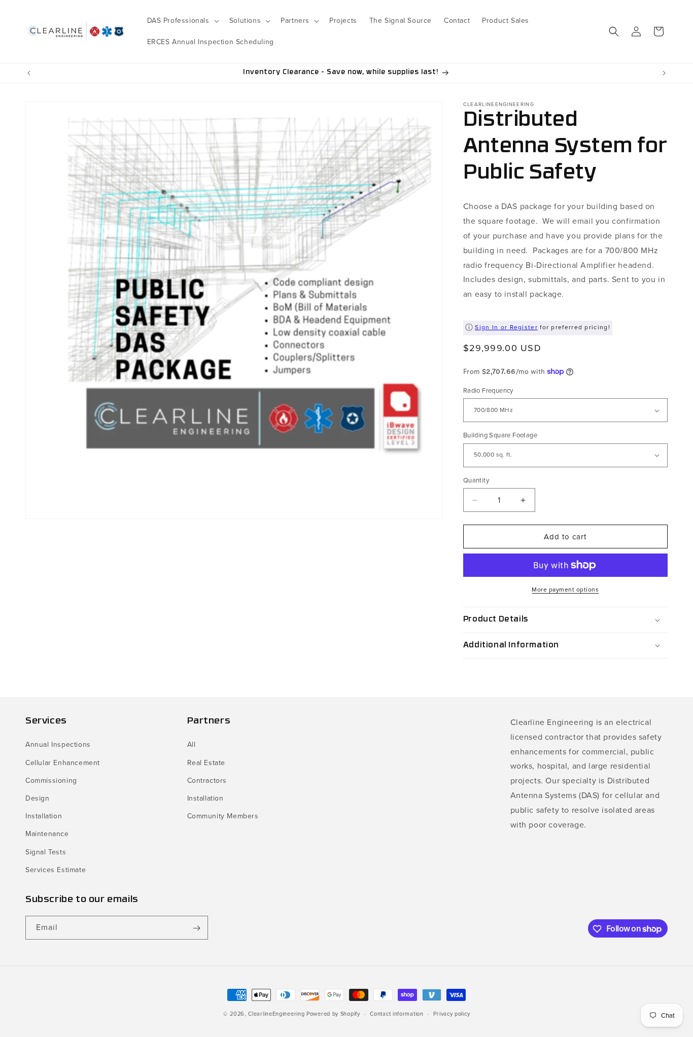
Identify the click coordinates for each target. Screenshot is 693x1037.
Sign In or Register (506, 327)
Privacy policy (451, 1013)
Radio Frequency (488, 390)
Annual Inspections (58, 745)
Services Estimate (55, 870)
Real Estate (206, 762)
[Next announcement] (664, 73)
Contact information (396, 1013)
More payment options (565, 589)
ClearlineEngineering (276, 1014)
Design (37, 798)
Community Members (223, 816)
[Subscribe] (196, 928)
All (191, 745)
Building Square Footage (500, 435)
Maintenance (47, 834)
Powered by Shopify (333, 1014)
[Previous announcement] (29, 73)
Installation (43, 816)
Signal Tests (45, 852)
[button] (182, 20)
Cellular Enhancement (62, 762)
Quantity (476, 480)
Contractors (207, 780)
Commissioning (51, 780)
